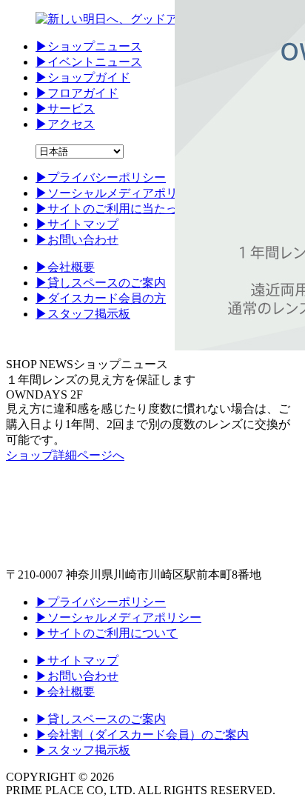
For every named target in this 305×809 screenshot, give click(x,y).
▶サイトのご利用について (107, 633)
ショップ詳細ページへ (65, 455)
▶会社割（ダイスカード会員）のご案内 (142, 734)
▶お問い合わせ (77, 676)
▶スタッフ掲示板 (83, 750)
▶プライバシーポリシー (101, 602)
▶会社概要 (65, 691)
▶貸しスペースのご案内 (101, 719)
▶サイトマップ (77, 660)
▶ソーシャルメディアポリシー (118, 617)
